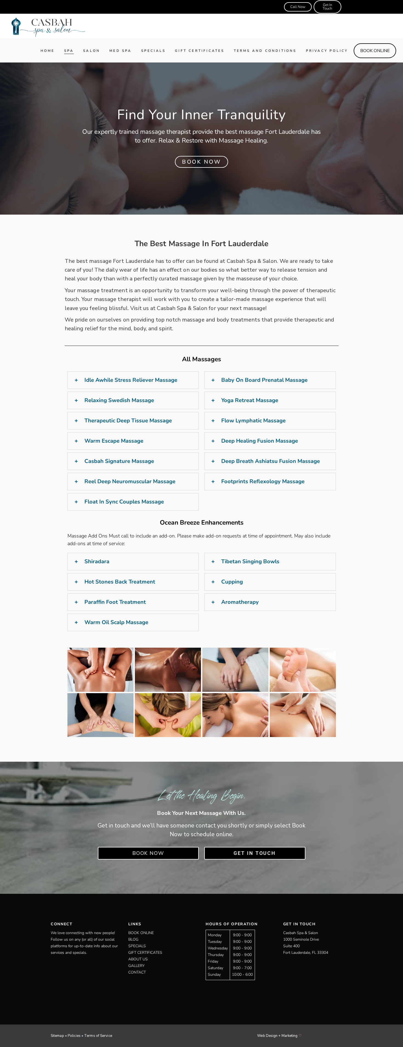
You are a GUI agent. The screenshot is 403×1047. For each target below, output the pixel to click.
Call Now (297, 6)
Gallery (136, 965)
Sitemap (57, 1035)
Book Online (141, 932)
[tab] (133, 380)
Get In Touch (327, 6)
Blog (133, 939)
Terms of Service (98, 1035)
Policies (74, 1035)
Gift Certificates (145, 952)
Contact (137, 972)
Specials (137, 946)
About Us (138, 959)
